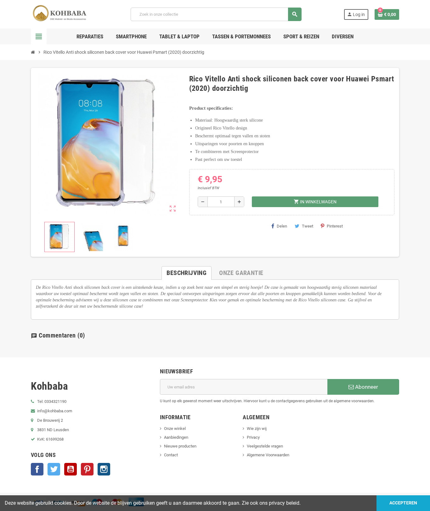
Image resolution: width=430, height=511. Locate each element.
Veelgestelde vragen (265, 446)
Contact (171, 455)
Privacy (253, 437)
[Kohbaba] (59, 14)
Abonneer (366, 387)
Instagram (104, 469)
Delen (282, 226)
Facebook (37, 469)
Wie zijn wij (257, 428)
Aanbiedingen (176, 437)
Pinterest (335, 226)
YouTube (70, 469)
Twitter (54, 469)
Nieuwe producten (180, 446)
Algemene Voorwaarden (268, 455)
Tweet (307, 226)
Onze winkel (175, 428)
